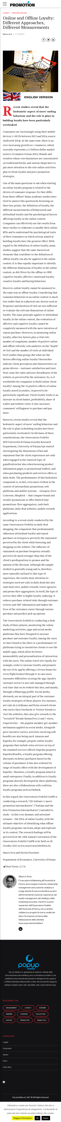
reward (9, 1014)
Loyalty (6, 13)
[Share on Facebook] (44, 40)
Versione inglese (19, 13)
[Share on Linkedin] (53, 40)
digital (9, 1020)
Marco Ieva (7, 34)
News (5, 1061)
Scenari (5, 1055)
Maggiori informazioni (22, 1118)
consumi (24, 1014)
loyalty (28, 1008)
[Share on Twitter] (48, 40)
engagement (11, 1008)
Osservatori (7, 1048)
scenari (42, 1008)
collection (40, 1014)
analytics (41, 1020)
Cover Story (7, 1067)
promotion (24, 1020)
